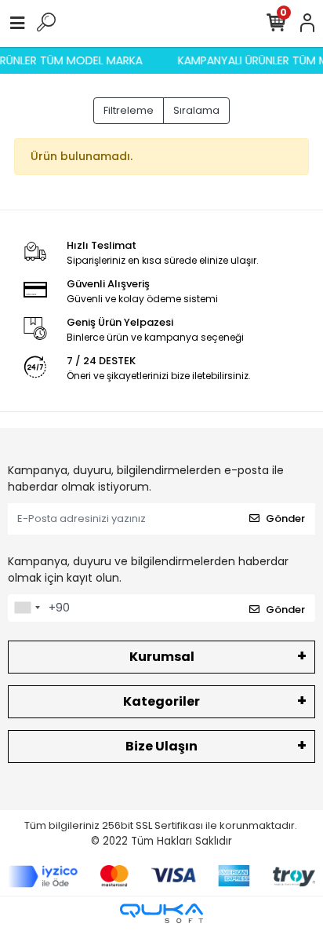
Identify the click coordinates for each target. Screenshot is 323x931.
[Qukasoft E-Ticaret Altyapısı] (161, 913)
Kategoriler (161, 701)
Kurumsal (161, 657)
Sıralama (196, 110)
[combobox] (27, 608)
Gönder (285, 518)
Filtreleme (128, 110)
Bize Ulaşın (161, 746)
